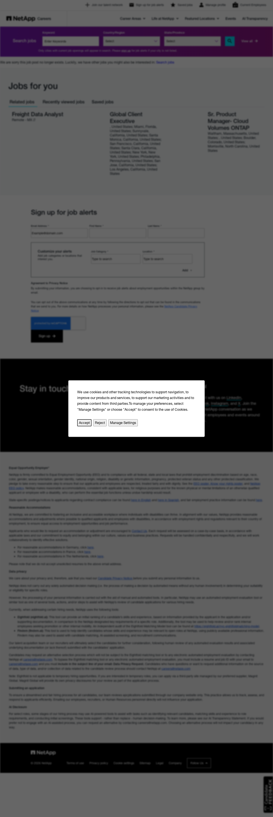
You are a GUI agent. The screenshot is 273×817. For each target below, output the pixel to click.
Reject (100, 422)
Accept (84, 422)
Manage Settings (123, 422)
